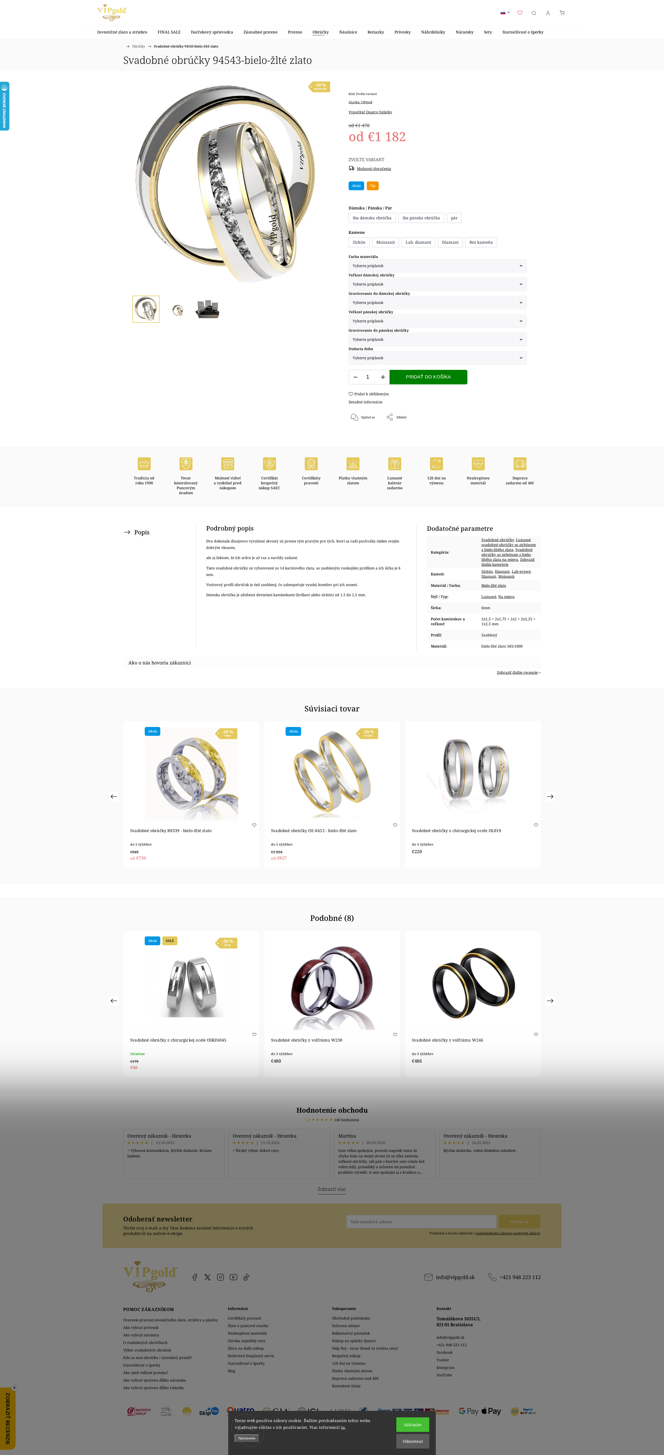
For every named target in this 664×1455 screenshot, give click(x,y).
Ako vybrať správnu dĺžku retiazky (153, 1387)
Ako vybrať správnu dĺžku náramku (154, 1380)
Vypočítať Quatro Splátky (370, 112)
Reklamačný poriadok (351, 1333)
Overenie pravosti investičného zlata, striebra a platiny (170, 1319)
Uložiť (364, 434)
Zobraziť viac (332, 1189)
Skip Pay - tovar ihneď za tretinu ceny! (365, 1348)
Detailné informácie (365, 401)
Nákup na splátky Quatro (354, 1340)
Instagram (220, 1277)
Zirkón (487, 571)
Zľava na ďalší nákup (246, 1348)
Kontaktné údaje (346, 1385)
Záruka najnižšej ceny (246, 1340)
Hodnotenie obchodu (332, 1110)
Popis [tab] (141, 532)
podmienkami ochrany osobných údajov (508, 1233)
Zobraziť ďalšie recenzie (517, 672)
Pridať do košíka (428, 376)
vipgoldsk (207, 1277)
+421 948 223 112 (520, 1277)
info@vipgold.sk (455, 1277)
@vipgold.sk (246, 1277)
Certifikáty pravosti (244, 1318)
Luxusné (488, 596)
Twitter (443, 1359)
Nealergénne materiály (247, 1333)
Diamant (502, 571)
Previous (114, 796)
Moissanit (506, 576)
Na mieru (506, 596)
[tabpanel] (191, 794)
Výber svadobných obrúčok (147, 1350)
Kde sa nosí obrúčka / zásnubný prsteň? (157, 1357)
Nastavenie (246, 1438)
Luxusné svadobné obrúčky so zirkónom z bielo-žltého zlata (508, 544)
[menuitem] (122, 32)
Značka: (360, 102)
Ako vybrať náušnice (141, 1334)
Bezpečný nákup (346, 1355)
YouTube (233, 1277)
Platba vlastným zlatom (352, 1370)
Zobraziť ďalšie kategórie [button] (508, 562)
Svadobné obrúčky (497, 539)
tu (343, 1427)
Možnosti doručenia (374, 168)
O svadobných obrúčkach (145, 1342)
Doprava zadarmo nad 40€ (355, 1378)
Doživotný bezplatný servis (251, 1355)
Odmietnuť (413, 1441)
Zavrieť (514, 434)
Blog (231, 1370)
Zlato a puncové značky (248, 1325)
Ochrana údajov (346, 1325)
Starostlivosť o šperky (141, 1365)
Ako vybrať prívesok (140, 1327)
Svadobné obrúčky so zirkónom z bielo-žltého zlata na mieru (506, 554)
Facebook (194, 1277)
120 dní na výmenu (348, 1363)
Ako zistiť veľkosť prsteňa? (145, 1372)
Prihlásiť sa (519, 1222)
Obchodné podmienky (351, 1318)
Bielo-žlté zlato (493, 585)
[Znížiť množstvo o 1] (355, 377)
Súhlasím (412, 1424)
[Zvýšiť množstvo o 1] (382, 377)
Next (551, 796)
